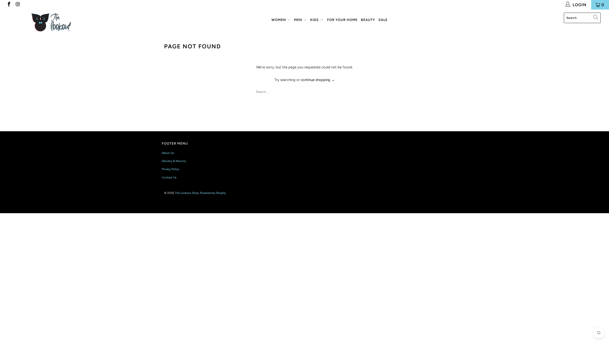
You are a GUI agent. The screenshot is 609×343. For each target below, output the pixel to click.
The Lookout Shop (187, 193)
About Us (168, 153)
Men (298, 20)
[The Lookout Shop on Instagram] (17, 4)
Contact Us (169, 177)
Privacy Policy (170, 169)
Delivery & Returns (174, 161)
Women (279, 20)
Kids (315, 20)
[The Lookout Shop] (51, 22)
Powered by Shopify (213, 193)
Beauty (368, 20)
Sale (383, 20)
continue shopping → (318, 80)
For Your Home (342, 20)
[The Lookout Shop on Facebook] (8, 4)
